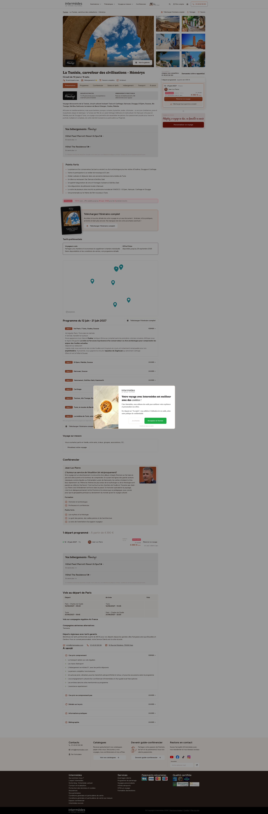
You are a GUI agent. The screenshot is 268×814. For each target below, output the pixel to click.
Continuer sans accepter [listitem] (147, 426)
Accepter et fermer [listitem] (155, 421)
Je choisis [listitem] (136, 421)
